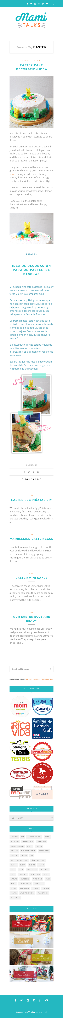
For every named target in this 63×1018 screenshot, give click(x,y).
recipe (13, 888)
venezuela (15, 897)
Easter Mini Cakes (32, 578)
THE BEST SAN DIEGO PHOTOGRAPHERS (39, 679)
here (12, 174)
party (13, 883)
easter (14, 865)
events (32, 865)
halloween (32, 869)
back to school (34, 837)
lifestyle (35, 61)
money (46, 874)
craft (29, 846)
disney (24, 855)
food (25, 61)
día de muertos (38, 860)
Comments (31, 464)
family (41, 865)
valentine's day (27, 893)
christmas (41, 841)
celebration (27, 841)
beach (47, 837)
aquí (32, 327)
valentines (43, 893)
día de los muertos (19, 860)
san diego (24, 888)
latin (13, 874)
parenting (37, 879)
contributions (17, 846)
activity (14, 837)
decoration (44, 851)
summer (45, 888)
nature (14, 879)
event (22, 865)
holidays (44, 869)
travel (14, 893)
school (35, 888)
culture (14, 851)
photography (25, 883)
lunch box (35, 874)
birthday (15, 841)
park (48, 879)
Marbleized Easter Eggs (31, 539)
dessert (14, 855)
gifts (21, 869)
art (22, 837)
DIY (31, 495)
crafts (39, 846)
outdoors (25, 879)
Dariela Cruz (33, 479)
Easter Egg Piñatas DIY (31, 500)
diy (31, 855)
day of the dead (28, 851)
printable (39, 883)
